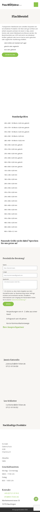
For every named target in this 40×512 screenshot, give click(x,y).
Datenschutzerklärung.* (18, 300)
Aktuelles (5, 458)
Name (5, 265)
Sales (4, 461)
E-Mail (5, 272)
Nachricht (6, 279)
